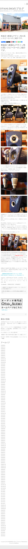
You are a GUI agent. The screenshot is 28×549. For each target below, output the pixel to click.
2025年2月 (3, 376)
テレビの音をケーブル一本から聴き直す (9, 332)
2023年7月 (3, 396)
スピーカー (19, 280)
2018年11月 (3, 466)
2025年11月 (3, 360)
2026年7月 (3, 347)
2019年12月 (3, 444)
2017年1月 (3, 503)
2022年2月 (3, 410)
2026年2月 (3, 355)
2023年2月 (3, 401)
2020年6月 (3, 433)
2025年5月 (3, 370)
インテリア (6, 279)
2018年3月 (3, 479)
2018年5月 (3, 476)
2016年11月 (3, 507)
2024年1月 (3, 389)
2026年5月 (3, 350)
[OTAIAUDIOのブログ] (14, 14)
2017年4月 (3, 498)
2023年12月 (3, 391)
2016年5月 (3, 517)
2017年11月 (3, 486)
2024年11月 (3, 381)
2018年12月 (3, 464)
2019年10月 (3, 447)
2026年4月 (3, 352)
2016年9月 (3, 510)
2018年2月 (3, 481)
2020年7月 (3, 432)
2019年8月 (3, 450)
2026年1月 (3, 357)
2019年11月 (3, 445)
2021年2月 (3, 425)
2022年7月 (3, 404)
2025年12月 (3, 359)
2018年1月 (3, 483)
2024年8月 (3, 384)
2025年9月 (3, 364)
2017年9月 (3, 490)
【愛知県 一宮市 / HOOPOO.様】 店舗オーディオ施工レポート (13, 334)
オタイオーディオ (12, 280)
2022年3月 (3, 408)
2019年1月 (3, 462)
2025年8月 (3, 365)
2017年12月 (3, 484)
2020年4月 (3, 437)
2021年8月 (3, 416)
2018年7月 (3, 473)
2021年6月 (3, 418)
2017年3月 (3, 500)
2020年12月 (3, 427)
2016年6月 (3, 515)
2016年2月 (3, 522)
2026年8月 (3, 345)
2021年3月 (3, 423)
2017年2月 (3, 501)
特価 (5, 282)
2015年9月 (3, 530)
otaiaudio (4, 284)
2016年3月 (3, 520)
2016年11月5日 (11, 284)
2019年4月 (3, 457)
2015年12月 (3, 525)
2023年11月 (3, 393)
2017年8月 (3, 491)
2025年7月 (3, 367)
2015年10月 (3, 529)
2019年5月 (3, 456)
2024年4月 (3, 387)
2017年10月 (3, 488)
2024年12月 (3, 379)
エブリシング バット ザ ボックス (16, 279)
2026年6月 (3, 348)
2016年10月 (3, 508)
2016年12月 (3, 505)
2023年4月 (3, 398)
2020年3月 (3, 439)
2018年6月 (3, 474)
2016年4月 (3, 518)
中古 (24, 280)
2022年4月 (3, 406)
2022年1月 (3, 411)
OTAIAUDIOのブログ (12, 8)
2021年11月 (3, 413)
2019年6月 (3, 454)
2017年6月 (3, 495)
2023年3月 (3, 399)
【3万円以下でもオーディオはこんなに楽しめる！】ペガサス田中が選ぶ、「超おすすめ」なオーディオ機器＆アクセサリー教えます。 (14, 323)
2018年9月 (3, 469)
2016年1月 (3, 524)
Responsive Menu (27, 4)
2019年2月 (3, 461)
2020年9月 (3, 428)
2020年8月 (3, 430)
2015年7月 (3, 534)
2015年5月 (3, 535)
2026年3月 (3, 353)
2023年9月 (3, 394)
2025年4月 (3, 372)
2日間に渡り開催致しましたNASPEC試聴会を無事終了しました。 (14, 292)
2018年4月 (3, 478)
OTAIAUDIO (20, 277)
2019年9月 (3, 449)
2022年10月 (3, 403)
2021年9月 (3, 415)
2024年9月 (3, 382)
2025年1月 (3, 377)
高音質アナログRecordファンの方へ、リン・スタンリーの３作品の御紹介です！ (14, 288)
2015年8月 (3, 532)
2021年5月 (3, 420)
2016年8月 (3, 512)
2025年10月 (3, 362)
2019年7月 (3, 452)
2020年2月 (3, 440)
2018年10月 (3, 467)
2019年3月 (3, 459)
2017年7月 (3, 493)
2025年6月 (3, 369)
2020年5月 (3, 435)
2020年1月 (3, 442)
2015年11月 (3, 527)
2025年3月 (3, 374)
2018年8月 (3, 471)
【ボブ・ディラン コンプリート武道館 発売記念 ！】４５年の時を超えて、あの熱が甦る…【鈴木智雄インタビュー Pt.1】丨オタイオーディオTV (14, 329)
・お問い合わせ (4, 310)
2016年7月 (3, 513)
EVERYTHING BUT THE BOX (11, 277)
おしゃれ (6, 280)
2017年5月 (3, 496)
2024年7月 (3, 386)
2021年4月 (3, 422)
